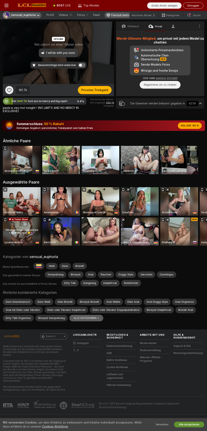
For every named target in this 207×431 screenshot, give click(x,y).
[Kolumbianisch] (38, 266)
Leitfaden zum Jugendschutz (115, 376)
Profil (50, 15)
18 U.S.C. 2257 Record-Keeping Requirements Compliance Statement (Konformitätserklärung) (139, 405)
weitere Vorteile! (166, 78)
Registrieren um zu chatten (160, 84)
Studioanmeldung (150, 350)
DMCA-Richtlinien (117, 360)
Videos (65, 15)
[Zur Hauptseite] (31, 5)
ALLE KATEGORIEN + (86, 318)
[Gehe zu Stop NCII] (83, 405)
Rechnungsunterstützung (188, 353)
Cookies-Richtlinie (55, 426)
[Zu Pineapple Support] (64, 405)
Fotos (82, 15)
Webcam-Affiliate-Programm (150, 359)
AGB (109, 353)
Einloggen (193, 5)
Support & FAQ (182, 346)
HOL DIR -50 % (190, 125)
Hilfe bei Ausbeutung (119, 385)
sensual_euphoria (44, 257)
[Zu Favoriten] (9, 90)
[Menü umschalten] (6, 5)
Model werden (148, 343)
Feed (96, 15)
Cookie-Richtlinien (117, 367)
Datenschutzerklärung (119, 346)
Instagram (83, 343)
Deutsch (50, 336)
